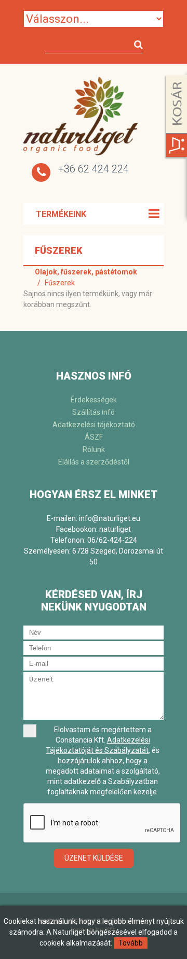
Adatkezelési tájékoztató (93, 424)
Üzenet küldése (93, 858)
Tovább (130, 943)
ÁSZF (94, 437)
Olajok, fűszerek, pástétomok (86, 272)
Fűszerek (60, 283)
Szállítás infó (93, 412)
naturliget (115, 529)
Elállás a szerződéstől (93, 462)
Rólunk (94, 449)
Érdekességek (94, 400)
